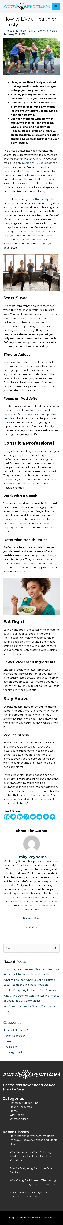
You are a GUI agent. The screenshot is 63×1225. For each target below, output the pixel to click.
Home (7, 1041)
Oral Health (10, 1046)
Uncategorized (12, 1052)
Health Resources (14, 1035)
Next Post (31, 927)
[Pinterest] (26, 817)
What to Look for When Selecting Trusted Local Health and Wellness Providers (31, 1156)
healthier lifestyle (40, 199)
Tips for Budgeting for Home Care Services (29, 990)
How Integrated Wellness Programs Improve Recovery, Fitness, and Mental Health (34, 1140)
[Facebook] (7, 817)
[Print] (46, 817)
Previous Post (31, 918)
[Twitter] (13, 817)
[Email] (39, 817)
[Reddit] (33, 817)
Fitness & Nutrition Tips (17, 30)
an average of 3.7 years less (34, 162)
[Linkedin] (20, 817)
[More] (52, 817)
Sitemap (53, 1217)
